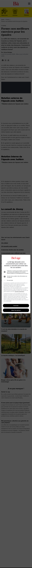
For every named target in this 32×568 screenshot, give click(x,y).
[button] (16, 280)
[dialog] (16, 284)
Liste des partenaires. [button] (19, 291)
